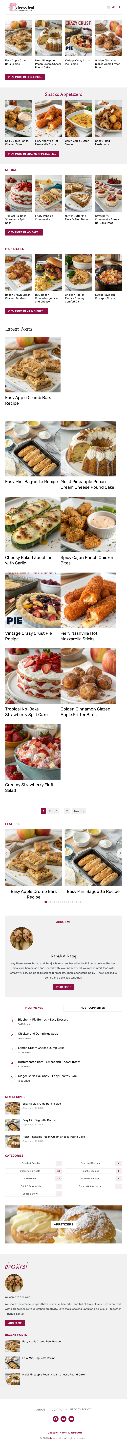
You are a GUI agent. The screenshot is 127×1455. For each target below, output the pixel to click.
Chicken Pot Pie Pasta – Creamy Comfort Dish (74, 298)
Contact (58, 1409)
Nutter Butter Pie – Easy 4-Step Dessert (77, 217)
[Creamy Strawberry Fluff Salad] (33, 752)
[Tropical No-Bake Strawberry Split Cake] (18, 193)
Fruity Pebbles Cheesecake (44, 217)
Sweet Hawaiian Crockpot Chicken (106, 296)
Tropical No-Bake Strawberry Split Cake (15, 219)
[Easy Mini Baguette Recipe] (33, 449)
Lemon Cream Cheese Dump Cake (41, 1048)
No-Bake (12, 170)
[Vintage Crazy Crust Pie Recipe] (78, 38)
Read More (63, 987)
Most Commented (93, 1007)
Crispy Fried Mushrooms (102, 142)
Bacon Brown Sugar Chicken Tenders (17, 296)
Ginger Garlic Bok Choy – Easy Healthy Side (47, 1076)
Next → (79, 811)
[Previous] (5, 853)
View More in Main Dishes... (26, 311)
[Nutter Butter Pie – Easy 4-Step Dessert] (78, 193)
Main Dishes (14, 249)
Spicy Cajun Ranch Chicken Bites (17, 142)
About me (15, 1323)
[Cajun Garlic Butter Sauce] (78, 118)
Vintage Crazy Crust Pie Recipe (77, 62)
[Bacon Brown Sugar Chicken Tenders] (18, 272)
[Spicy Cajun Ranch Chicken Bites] (18, 118)
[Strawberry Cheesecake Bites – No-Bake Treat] (108, 193)
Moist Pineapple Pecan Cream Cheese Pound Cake (48, 64)
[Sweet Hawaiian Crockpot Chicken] (108, 272)
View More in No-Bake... (24, 232)
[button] (113, 7)
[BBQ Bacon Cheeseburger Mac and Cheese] (48, 272)
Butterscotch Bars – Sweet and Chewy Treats (49, 1062)
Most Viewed (34, 1007)
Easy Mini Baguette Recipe (31, 481)
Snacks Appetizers (63, 94)
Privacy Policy (80, 1409)
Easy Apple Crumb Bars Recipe (16, 62)
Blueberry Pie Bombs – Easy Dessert (43, 1019)
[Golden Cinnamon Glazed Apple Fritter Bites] (108, 38)
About (40, 1409)
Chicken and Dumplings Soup (38, 1033)
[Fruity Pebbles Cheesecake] (48, 193)
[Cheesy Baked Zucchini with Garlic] (33, 524)
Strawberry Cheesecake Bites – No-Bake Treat (107, 219)
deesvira (54, 1438)
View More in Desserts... (25, 77)
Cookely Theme (57, 1432)
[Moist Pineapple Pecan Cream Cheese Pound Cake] (48, 38)
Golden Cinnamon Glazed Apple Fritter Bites (107, 64)
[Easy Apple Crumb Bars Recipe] (18, 38)
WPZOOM (76, 1432)
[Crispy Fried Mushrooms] (108, 118)
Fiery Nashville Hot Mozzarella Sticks (46, 142)
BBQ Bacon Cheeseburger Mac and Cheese (47, 298)
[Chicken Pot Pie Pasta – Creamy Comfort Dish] (78, 272)
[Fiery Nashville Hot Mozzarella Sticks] (48, 118)
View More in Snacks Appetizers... (32, 153)
